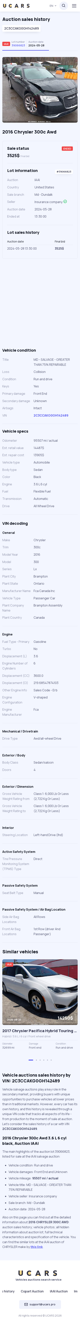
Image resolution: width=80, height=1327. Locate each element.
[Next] (70, 91)
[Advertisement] (40, 303)
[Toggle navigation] (74, 5)
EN (51, 6)
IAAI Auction (59, 1291)
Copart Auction (32, 1291)
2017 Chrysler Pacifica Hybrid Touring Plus (40, 1030)
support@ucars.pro (42, 1304)
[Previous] (9, 91)
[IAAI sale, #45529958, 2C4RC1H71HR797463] (40, 992)
